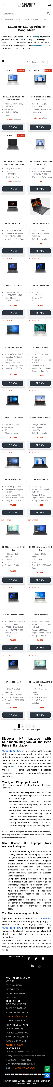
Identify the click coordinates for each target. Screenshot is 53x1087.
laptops (14, 766)
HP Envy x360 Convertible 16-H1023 (41, 162)
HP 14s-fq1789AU (40, 614)
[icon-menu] (29, 958)
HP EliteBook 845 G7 (13, 479)
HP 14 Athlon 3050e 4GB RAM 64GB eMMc (13, 98)
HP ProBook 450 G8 (13, 347)
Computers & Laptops (13, 19)
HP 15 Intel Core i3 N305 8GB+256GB (41, 98)
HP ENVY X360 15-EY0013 (40, 417)
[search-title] (48, 13)
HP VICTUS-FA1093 (13, 285)
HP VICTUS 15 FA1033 (13, 223)
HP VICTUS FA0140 (41, 223)
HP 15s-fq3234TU (40, 347)
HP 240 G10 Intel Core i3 (13, 614)
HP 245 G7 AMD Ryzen (14, 417)
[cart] (49, 5)
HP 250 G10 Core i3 (13, 682)
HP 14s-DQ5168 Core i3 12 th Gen (40, 683)
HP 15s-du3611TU (41, 479)
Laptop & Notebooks (31, 19)
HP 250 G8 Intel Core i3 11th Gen (13, 548)
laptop (36, 36)
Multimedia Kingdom (40, 45)
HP (22, 39)
